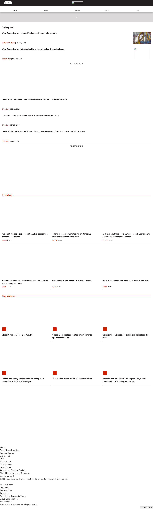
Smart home (5, 467)
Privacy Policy (6, 484)
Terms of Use (6, 490)
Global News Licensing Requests (14, 473)
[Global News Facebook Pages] (18, 426)
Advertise (4, 493)
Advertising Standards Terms (13, 496)
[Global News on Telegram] (91, 444)
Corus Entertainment (9, 499)
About (2, 447)
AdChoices (148, 507)
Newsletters (5, 462)
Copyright (4, 487)
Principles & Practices (10, 450)
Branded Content (7, 453)
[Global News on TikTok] (54, 444)
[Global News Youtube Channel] (91, 426)
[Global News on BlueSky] (127, 444)
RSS (2, 459)
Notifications (6, 464)
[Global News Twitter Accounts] (54, 426)
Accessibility (6, 502)
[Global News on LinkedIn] (18, 444)
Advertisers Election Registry (13, 470)
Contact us (5, 456)
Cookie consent (7, 476)
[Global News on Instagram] (127, 426)
